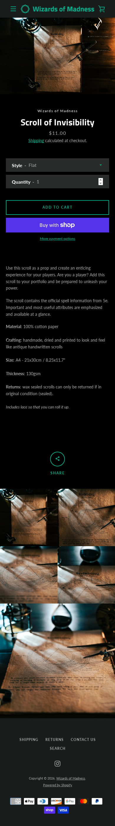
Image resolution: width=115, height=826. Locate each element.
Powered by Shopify (57, 785)
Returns (54, 739)
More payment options (57, 238)
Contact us (83, 739)
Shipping (36, 140)
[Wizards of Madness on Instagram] (57, 763)
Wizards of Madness (70, 778)
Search (57, 748)
